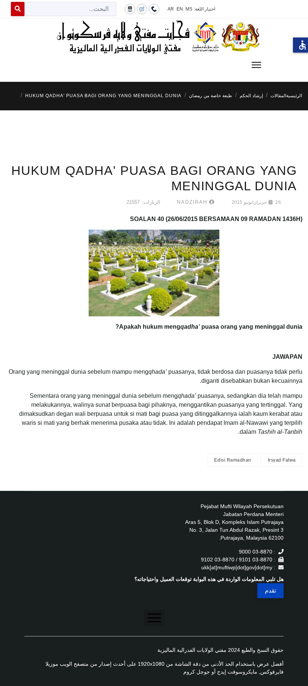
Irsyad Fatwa (282, 460)
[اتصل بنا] (154, 8)
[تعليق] (142, 8)
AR (171, 9)
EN (180, 9)
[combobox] (70, 9)
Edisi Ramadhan (232, 460)
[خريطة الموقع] (130, 8)
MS (189, 9)
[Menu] (154, 65)
